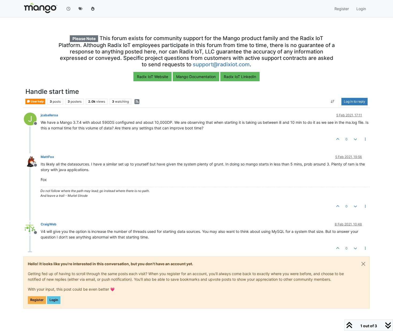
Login (53, 300)
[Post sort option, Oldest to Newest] (332, 101)
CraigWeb (48, 224)
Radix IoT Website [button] (152, 76)
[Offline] (32, 160)
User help (37, 101)
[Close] (363, 264)
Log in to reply (354, 101)
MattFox (47, 157)
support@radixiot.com (221, 64)
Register (37, 300)
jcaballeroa (49, 115)
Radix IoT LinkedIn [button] (240, 76)
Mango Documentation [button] (196, 76)
